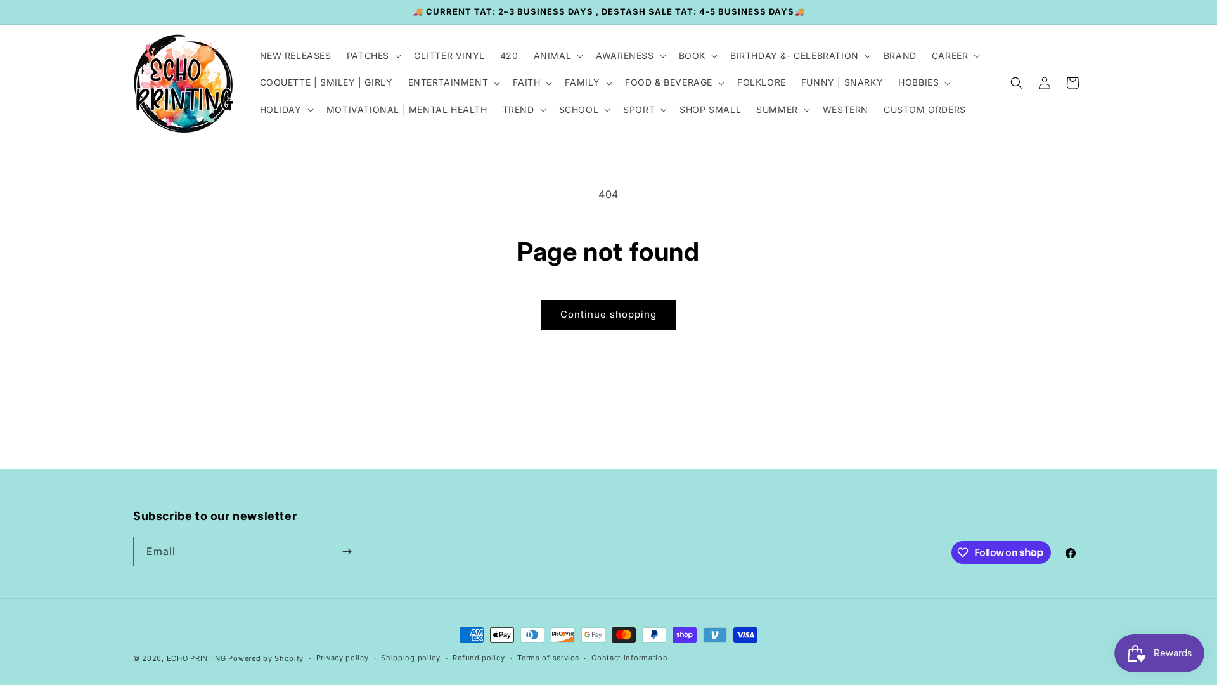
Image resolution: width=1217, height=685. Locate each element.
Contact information (629, 657)
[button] (372, 55)
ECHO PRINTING (196, 658)
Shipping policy (411, 657)
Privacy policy (342, 657)
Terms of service (548, 657)
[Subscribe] (347, 551)
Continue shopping (608, 314)
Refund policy (479, 657)
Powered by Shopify (266, 658)
